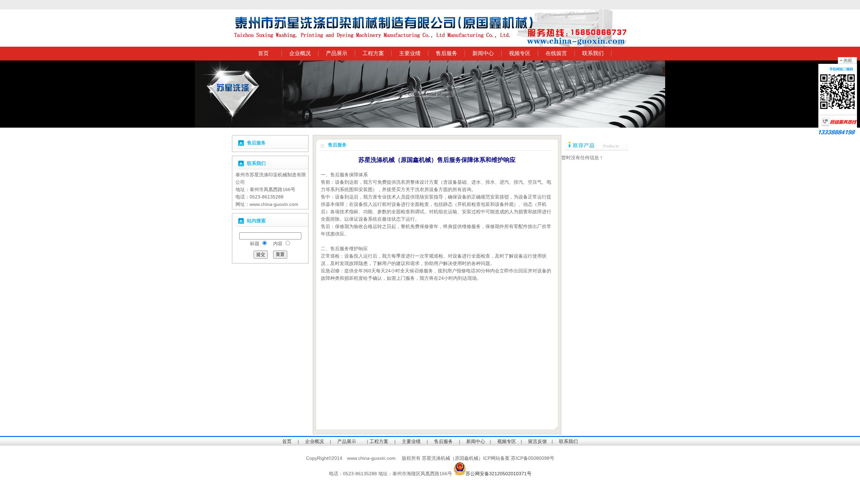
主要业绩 (410, 53)
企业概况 (300, 53)
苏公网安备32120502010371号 (498, 473)
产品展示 (336, 53)
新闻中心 (483, 53)
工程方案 (373, 53)
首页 (263, 53)
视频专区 (519, 53)
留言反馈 (537, 441)
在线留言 (556, 53)
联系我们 (593, 53)
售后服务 (446, 53)
